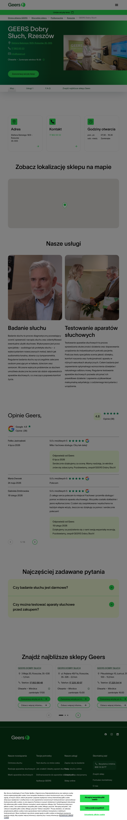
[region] (63, 805)
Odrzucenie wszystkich (94, 808)
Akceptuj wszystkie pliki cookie (94, 798)
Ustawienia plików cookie (94, 815)
